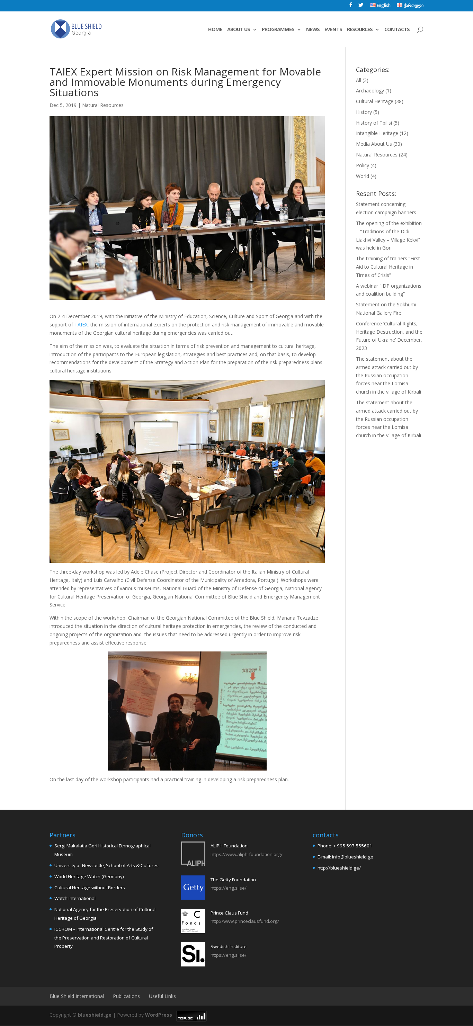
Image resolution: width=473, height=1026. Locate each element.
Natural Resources (103, 105)
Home (215, 30)
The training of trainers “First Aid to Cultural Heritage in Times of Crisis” (388, 266)
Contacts (397, 30)
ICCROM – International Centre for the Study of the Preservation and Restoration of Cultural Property (103, 938)
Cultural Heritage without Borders (89, 887)
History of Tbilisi (374, 122)
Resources (360, 30)
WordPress (158, 1014)
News (313, 30)
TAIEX (81, 324)
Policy (362, 165)
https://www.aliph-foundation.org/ (247, 854)
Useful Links (162, 996)
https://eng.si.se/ (229, 888)
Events (333, 30)
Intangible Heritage (377, 133)
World (362, 176)
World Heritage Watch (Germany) (89, 876)
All (358, 80)
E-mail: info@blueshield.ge (345, 857)
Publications (126, 996)
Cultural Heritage (374, 101)
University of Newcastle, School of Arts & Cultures (106, 865)
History (364, 112)
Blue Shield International (77, 996)
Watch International (75, 898)
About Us (238, 30)
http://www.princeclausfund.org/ (245, 921)
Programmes (278, 30)
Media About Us (374, 144)
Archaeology (370, 90)
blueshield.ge (94, 1014)
